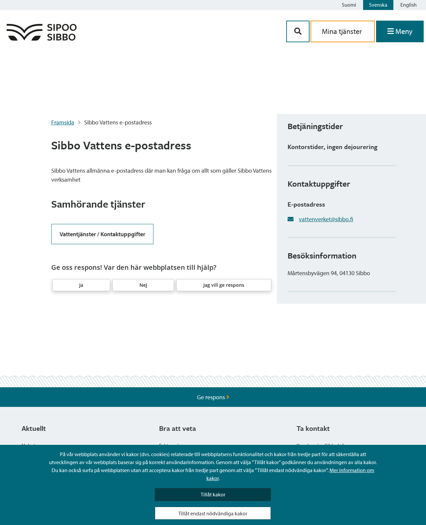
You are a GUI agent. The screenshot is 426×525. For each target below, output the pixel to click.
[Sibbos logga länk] (42, 38)
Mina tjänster (342, 31)
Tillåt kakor (213, 494)
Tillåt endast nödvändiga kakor (212, 513)
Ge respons (211, 397)
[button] (81, 285)
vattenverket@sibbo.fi (326, 219)
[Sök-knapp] (298, 31)
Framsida (62, 122)
